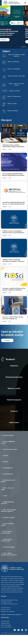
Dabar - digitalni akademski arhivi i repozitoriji (9, 553)
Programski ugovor (8, 474)
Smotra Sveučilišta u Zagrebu (7, 524)
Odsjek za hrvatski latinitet (14, 96)
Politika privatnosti (5, 623)
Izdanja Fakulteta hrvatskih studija (6, 540)
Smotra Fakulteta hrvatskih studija (6, 532)
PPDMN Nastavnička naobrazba (7, 502)
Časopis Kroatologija (8, 547)
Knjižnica (5, 461)
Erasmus (14, 411)
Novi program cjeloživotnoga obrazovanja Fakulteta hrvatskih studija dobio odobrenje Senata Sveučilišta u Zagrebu (14, 176)
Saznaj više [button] (8, 41)
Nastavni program (14, 400)
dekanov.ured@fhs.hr (10, 611)
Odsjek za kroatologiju (13, 61)
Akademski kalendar (8, 435)
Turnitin (5, 495)
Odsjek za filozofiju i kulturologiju (16, 76)
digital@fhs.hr (19, 614)
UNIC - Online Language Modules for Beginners (8, 510)
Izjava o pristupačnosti (6, 627)
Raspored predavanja (14, 377)
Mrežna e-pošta (14, 388)
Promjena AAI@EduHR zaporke (8, 442)
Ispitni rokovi (14, 422)
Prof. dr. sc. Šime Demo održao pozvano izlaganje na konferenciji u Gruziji (13, 318)
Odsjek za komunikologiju (13, 69)
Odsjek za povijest (12, 103)
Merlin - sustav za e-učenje (7, 488)
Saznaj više (4, 149)
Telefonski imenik (5, 621)
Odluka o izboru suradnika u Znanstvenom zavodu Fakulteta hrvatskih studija (13, 232)
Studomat (14, 366)
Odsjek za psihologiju (12, 110)
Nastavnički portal (8, 467)
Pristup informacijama (6, 625)
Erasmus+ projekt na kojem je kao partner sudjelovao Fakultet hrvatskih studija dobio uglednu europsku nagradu (14, 290)
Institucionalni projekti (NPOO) (8, 480)
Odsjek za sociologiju (14, 90)
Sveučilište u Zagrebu (9, 517)
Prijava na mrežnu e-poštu (10, 449)
